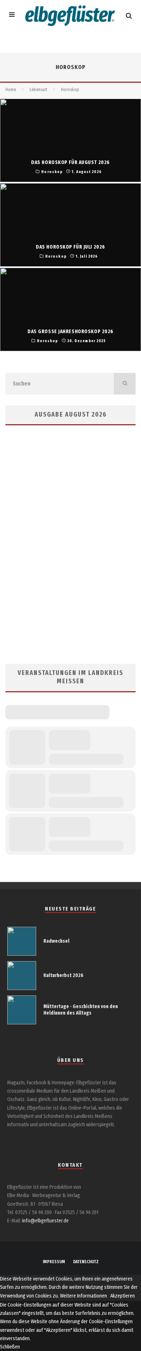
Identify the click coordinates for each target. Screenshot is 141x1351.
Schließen (10, 1347)
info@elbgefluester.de (45, 1221)
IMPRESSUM (54, 1262)
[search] (125, 384)
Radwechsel (56, 941)
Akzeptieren (122, 1296)
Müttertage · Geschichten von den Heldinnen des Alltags (80, 1009)
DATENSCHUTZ (86, 1262)
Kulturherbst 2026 (63, 975)
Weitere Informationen (83, 1296)
